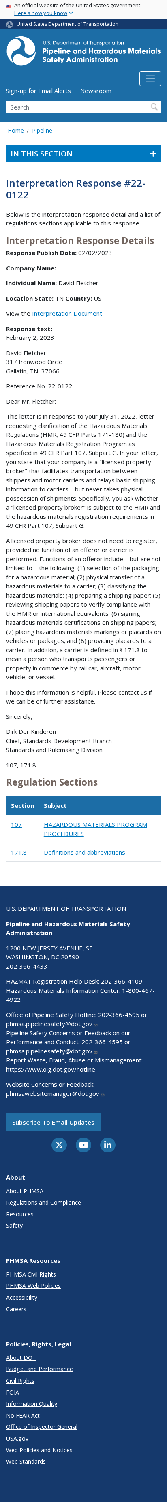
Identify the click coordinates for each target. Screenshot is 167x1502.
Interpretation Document (67, 313)
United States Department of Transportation (67, 24)
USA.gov (17, 1438)
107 (16, 824)
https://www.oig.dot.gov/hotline (50, 1069)
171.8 (19, 852)
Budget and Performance (39, 1369)
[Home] (83, 53)
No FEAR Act (23, 1415)
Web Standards (26, 1461)
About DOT (21, 1357)
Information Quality (31, 1403)
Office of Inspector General (41, 1426)
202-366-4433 (26, 966)
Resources (20, 1214)
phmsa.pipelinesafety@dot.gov (49, 1024)
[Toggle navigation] (150, 78)
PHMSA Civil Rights (31, 1274)
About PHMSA (24, 1191)
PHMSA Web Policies (33, 1285)
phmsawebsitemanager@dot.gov (52, 1093)
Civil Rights (20, 1380)
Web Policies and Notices (39, 1450)
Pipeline (42, 130)
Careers (16, 1309)
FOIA (12, 1392)
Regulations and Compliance (43, 1202)
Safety (14, 1225)
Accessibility (21, 1297)
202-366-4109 (121, 981)
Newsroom (95, 90)
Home (16, 130)
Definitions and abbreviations (84, 852)
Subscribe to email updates (53, 1122)
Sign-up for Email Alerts (38, 90)
